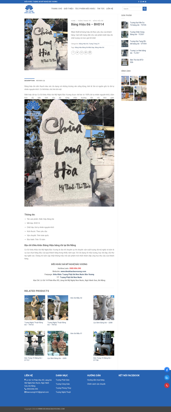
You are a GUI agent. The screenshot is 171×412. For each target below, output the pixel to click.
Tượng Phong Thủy (63, 388)
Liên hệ (109, 9)
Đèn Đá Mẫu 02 (76, 298)
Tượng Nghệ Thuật (63, 392)
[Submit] (145, 9)
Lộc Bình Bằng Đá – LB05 (56, 358)
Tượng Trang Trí (84, 21)
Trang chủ (56, 9)
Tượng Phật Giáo (62, 380)
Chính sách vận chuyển (96, 384)
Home (73, 21)
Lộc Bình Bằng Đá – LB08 (102, 323)
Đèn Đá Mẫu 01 (76, 333)
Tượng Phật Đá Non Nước (71, 277)
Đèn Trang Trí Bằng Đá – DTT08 (102, 359)
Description (29, 80)
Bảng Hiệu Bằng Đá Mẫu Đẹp (84, 47)
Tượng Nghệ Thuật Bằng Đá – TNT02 (56, 324)
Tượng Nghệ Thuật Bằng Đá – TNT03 (33, 324)
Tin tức (101, 9)
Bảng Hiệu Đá (98, 21)
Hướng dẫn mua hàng (95, 380)
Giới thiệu (68, 9)
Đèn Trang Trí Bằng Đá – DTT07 (33, 359)
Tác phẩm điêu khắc (85, 9)
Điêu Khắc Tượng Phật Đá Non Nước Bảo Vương (73, 274)
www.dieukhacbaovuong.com (73, 271)
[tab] (29, 80)
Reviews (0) (40, 80)
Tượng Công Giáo (63, 384)
